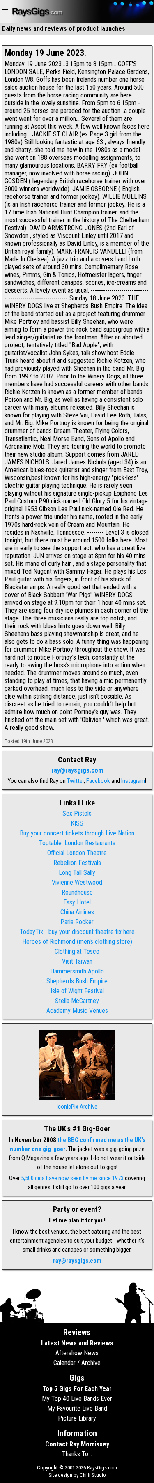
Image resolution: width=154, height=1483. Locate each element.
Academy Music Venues (77, 1011)
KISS (77, 823)
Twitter (75, 780)
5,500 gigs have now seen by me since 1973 (72, 1178)
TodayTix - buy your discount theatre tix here (77, 932)
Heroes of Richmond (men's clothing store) (77, 942)
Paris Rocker (77, 922)
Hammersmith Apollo (77, 971)
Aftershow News (77, 1353)
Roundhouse (77, 892)
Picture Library (77, 1418)
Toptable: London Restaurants (77, 843)
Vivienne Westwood (77, 882)
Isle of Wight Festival (77, 991)
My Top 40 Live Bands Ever (77, 1398)
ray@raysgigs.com (77, 770)
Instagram (133, 780)
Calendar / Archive (77, 1363)
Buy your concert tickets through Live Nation (77, 833)
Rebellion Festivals (77, 863)
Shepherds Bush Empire (77, 981)
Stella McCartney (77, 1001)
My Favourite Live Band (77, 1408)
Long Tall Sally (77, 872)
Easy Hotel (77, 902)
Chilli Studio (93, 1475)
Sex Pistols (77, 813)
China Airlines (77, 912)
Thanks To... (77, 1454)
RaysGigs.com (102, 1468)
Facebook (98, 780)
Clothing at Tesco (77, 951)
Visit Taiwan (77, 961)
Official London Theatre (77, 853)
